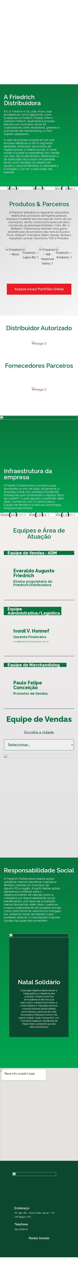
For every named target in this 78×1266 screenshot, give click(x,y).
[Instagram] (32, 1243)
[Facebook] (39, 1243)
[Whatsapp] (45, 1243)
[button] (68, 5)
